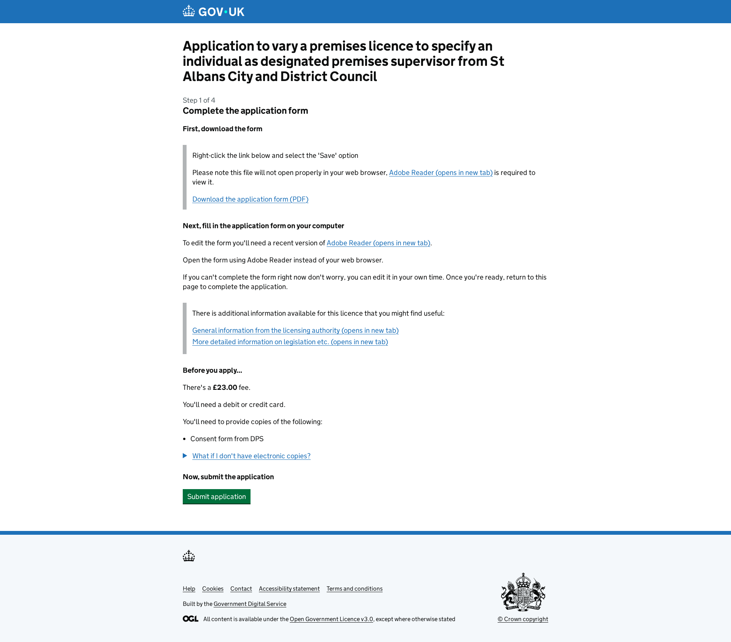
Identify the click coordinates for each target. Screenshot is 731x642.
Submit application (216, 496)
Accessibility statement (289, 588)
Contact (241, 588)
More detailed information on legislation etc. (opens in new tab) (290, 341)
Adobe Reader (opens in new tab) (441, 172)
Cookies (212, 588)
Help (189, 588)
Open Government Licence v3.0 (331, 619)
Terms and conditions (355, 588)
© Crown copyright (523, 619)
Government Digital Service (250, 603)
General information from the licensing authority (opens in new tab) (295, 330)
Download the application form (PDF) (250, 199)
